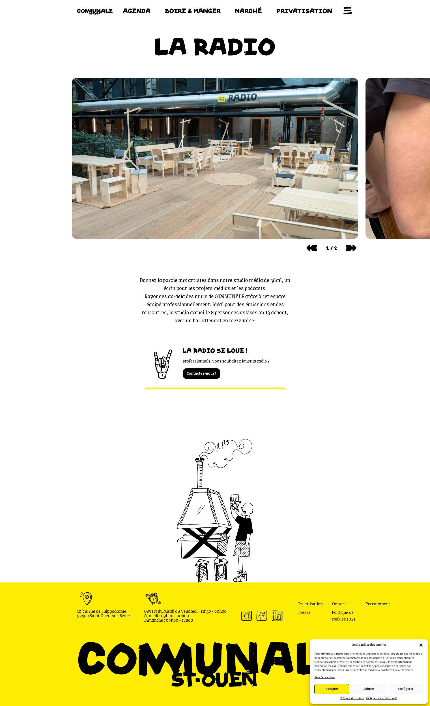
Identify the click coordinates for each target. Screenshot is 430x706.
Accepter (332, 689)
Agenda (136, 10)
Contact (339, 604)
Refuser (368, 689)
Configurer (405, 689)
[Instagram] (246, 615)
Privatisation (304, 10)
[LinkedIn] (277, 615)
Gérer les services (324, 677)
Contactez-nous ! (201, 373)
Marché (248, 10)
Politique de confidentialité (381, 698)
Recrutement (378, 604)
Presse (304, 612)
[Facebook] (261, 615)
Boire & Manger (193, 10)
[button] (421, 645)
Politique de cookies (352, 698)
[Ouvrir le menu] (347, 10)
